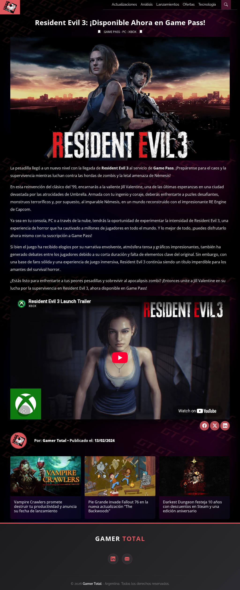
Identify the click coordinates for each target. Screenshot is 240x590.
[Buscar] (226, 4)
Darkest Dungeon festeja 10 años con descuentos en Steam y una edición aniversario (192, 506)
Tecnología (207, 4)
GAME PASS (112, 32)
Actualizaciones (124, 4)
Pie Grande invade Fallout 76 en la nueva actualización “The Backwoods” (118, 506)
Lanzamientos (167, 4)
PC (124, 32)
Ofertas (189, 4)
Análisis (147, 4)
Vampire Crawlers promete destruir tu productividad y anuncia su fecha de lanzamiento (45, 506)
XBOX (132, 32)
